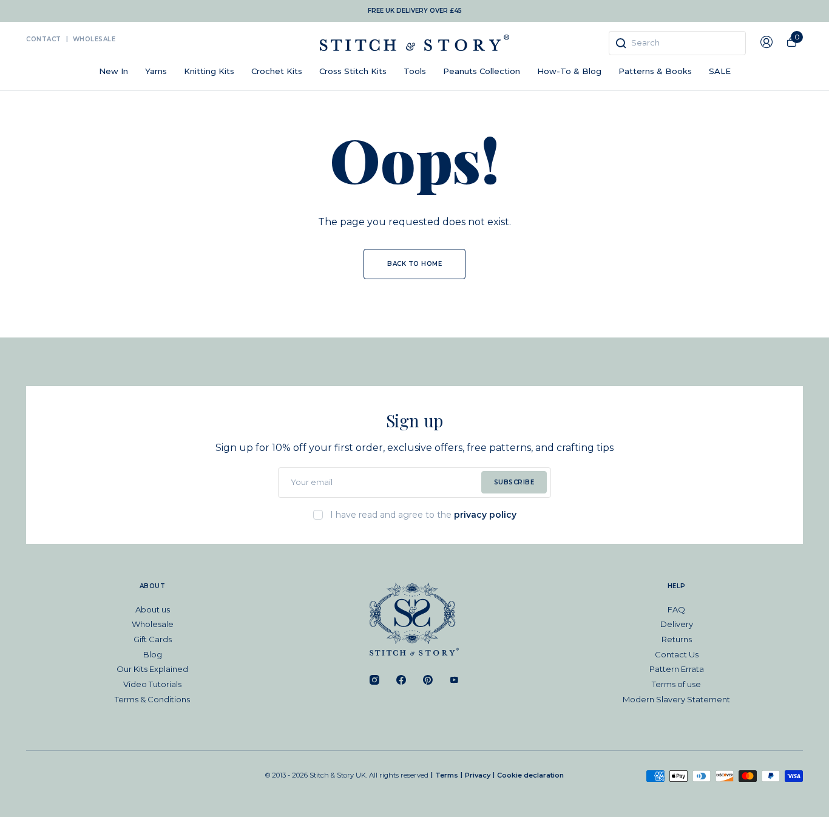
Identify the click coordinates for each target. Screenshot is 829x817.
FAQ (676, 609)
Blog (152, 654)
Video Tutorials (152, 684)
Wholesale (94, 39)
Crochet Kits (276, 71)
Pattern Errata (676, 669)
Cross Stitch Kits (353, 71)
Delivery (676, 624)
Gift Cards (153, 639)
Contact (43, 39)
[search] (677, 43)
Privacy (477, 775)
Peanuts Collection (481, 71)
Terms (446, 775)
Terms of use (676, 684)
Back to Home (414, 264)
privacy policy (485, 514)
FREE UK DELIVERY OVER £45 (415, 11)
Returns (677, 639)
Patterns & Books (655, 71)
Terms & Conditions (152, 699)
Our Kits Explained (152, 669)
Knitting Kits (209, 71)
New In (113, 71)
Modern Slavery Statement (676, 699)
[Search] (621, 43)
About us (152, 609)
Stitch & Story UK (414, 43)
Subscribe (514, 482)
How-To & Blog (569, 71)
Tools (415, 71)
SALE (720, 71)
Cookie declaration (530, 775)
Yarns (156, 71)
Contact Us (677, 654)
